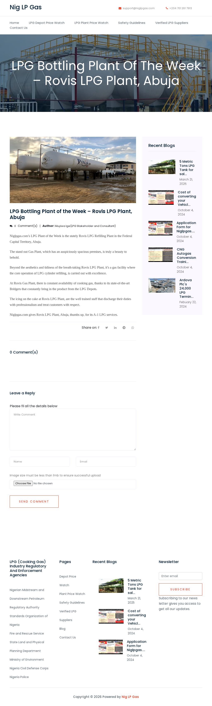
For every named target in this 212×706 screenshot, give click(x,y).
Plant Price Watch (72, 594)
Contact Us (19, 27)
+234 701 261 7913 (180, 8)
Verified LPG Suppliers (171, 23)
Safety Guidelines (131, 23)
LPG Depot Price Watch (47, 23)
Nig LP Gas (130, 697)
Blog (62, 629)
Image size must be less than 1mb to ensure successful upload (55, 475)
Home (14, 23)
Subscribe (180, 589)
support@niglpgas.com (139, 8)
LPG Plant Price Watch (91, 23)
